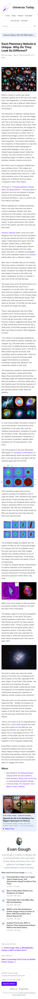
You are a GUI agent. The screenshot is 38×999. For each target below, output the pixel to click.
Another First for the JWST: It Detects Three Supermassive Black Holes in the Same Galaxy (21, 925)
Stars (3, 57)
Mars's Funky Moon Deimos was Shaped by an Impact (20, 892)
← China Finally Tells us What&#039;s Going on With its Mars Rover (17, 949)
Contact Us (13, 989)
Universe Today (23, 7)
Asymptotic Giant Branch (23, 453)
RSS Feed (24, 21)
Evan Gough (8, 55)
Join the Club (15, 21)
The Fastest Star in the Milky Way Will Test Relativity (20, 901)
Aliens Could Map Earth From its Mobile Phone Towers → (18, 960)
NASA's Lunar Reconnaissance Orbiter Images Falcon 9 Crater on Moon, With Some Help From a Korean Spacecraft (20, 912)
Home (8, 15)
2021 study (16, 724)
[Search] (34, 26)
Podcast (20, 15)
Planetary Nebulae (9, 233)
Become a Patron (9, 984)
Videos (13, 15)
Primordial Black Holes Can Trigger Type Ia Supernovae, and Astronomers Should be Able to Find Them (21, 880)
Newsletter (28, 15)
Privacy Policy (23, 989)
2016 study (6, 327)
